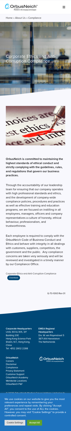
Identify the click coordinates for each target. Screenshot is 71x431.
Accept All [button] (34, 422)
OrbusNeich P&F (14, 384)
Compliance (12, 367)
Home (9, 17)
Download (13, 278)
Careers (10, 361)
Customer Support (15, 374)
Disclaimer (11, 364)
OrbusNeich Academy (17, 377)
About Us (20, 17)
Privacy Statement (15, 370)
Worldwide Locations (16, 380)
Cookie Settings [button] (15, 422)
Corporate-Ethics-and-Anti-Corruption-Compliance (31, 273)
